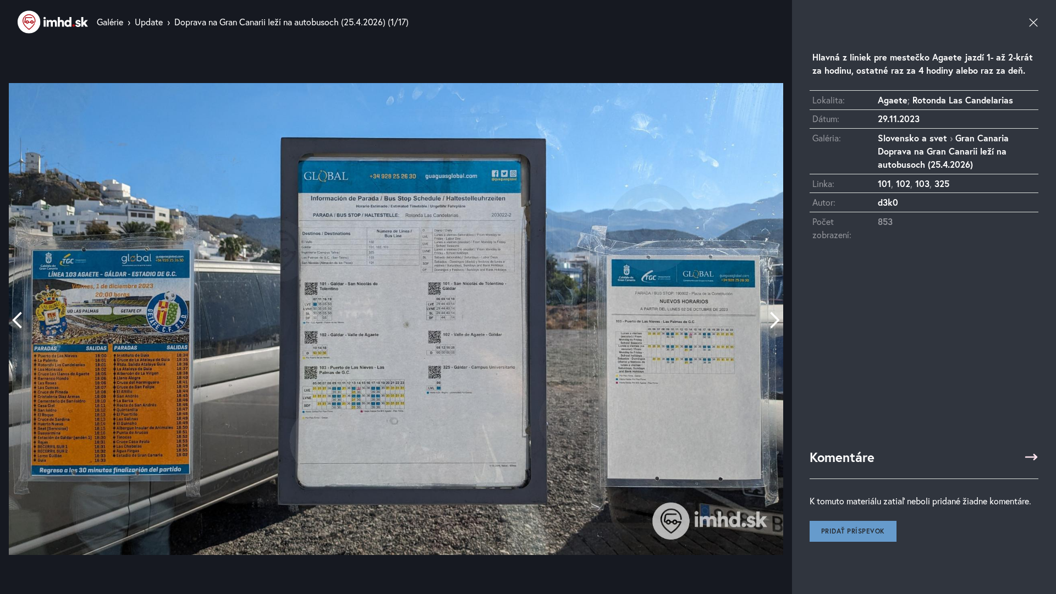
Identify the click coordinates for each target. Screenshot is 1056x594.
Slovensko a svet (912, 138)
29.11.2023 (899, 118)
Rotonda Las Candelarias (962, 100)
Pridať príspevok (853, 531)
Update (149, 22)
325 (941, 183)
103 (922, 183)
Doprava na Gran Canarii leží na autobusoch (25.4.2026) (280, 22)
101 (884, 183)
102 (903, 183)
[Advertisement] (924, 350)
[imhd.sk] (53, 22)
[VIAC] (1031, 457)
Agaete (893, 100)
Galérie (110, 22)
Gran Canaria (982, 138)
